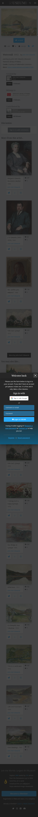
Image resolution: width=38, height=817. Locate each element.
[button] (19, 398)
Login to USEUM (20, 419)
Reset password (24, 438)
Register (11, 438)
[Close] (35, 375)
